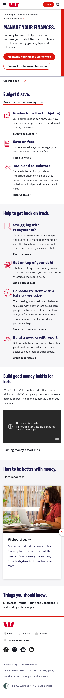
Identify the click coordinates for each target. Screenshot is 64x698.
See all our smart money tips (23, 102)
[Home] (13, 5)
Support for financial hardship (27, 66)
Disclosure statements (19, 640)
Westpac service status (35, 676)
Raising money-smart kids (21, 450)
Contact (26, 633)
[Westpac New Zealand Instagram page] (14, 649)
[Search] (58, 4)
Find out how (21, 157)
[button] (14, 80)
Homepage (9, 14)
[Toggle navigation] (4, 5)
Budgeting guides (23, 133)
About (10, 633)
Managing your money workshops (29, 56)
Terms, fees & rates (13, 670)
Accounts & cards (12, 18)
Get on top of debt (24, 283)
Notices (32, 670)
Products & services (28, 14)
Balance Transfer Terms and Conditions (30, 602)
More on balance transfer (28, 329)
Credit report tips (23, 358)
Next (61, 532)
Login (48, 4)
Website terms (11, 676)
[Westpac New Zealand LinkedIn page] (31, 649)
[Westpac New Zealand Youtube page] (23, 649)
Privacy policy (47, 670)
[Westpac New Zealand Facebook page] (6, 649)
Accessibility (10, 664)
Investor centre (29, 664)
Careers (43, 633)
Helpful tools (21, 195)
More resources (13, 477)
